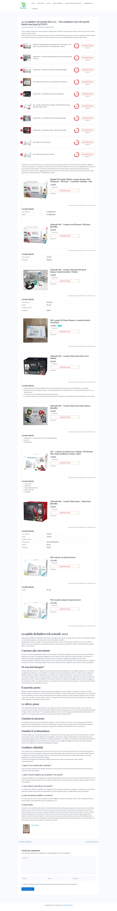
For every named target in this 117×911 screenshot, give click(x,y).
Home (33, 3)
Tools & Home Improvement (73, 3)
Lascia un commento (28, 27)
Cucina (48, 3)
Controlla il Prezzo (87, 45)
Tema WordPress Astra (67, 905)
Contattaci (35, 8)
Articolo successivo (92, 841)
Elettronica (41, 3)
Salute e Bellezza (57, 3)
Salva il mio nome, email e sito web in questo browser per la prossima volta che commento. (50, 884)
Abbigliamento (88, 3)
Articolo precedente (24, 841)
